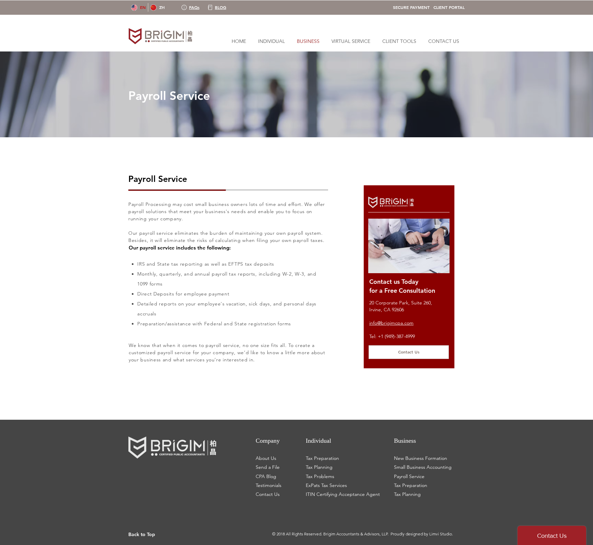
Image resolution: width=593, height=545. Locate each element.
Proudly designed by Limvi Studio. (422, 533)
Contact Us (268, 494)
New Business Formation (420, 458)
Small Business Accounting (423, 467)
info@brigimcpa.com (391, 323)
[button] (399, 41)
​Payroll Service (409, 476)
